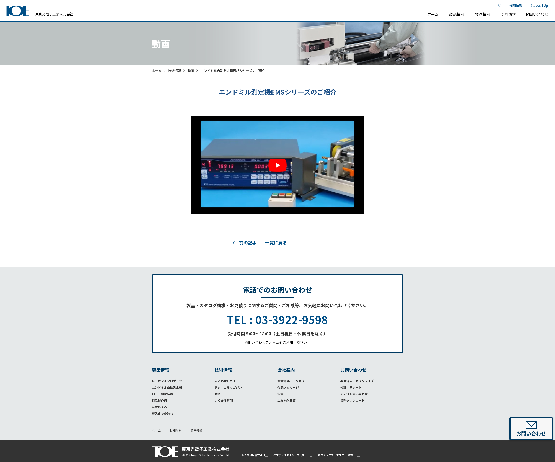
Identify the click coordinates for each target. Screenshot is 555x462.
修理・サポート (351, 387)
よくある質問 (224, 400)
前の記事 (247, 242)
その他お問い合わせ (354, 394)
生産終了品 (159, 407)
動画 (191, 70)
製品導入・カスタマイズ (357, 381)
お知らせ (176, 431)
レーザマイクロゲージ (167, 381)
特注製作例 (159, 400)
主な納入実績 (287, 400)
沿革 (281, 394)
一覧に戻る (276, 242)
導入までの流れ (162, 413)
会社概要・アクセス (291, 381)
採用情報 (196, 431)
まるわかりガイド (227, 381)
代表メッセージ (288, 387)
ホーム (156, 431)
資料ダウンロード (352, 400)
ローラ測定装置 (162, 394)
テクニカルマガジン (228, 387)
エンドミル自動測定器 (167, 387)
